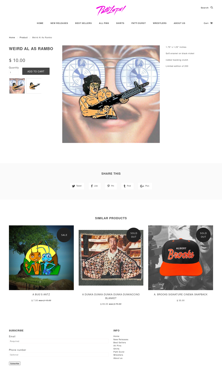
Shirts (120, 23)
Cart (206, 23)
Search (205, 7)
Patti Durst (138, 23)
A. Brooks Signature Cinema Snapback (181, 294)
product (24, 37)
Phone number (17, 349)
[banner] (111, 10)
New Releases (59, 23)
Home (40, 23)
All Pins (104, 23)
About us (179, 23)
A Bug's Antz (41, 294)
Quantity (14, 67)
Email (12, 336)
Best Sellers (83, 23)
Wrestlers (160, 23)
